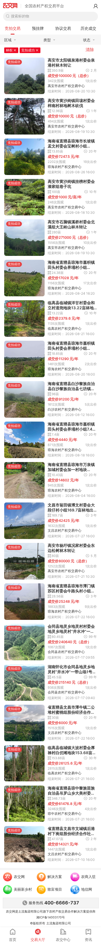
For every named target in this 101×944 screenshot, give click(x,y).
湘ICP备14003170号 (50, 917)
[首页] (10, 6)
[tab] (12, 28)
